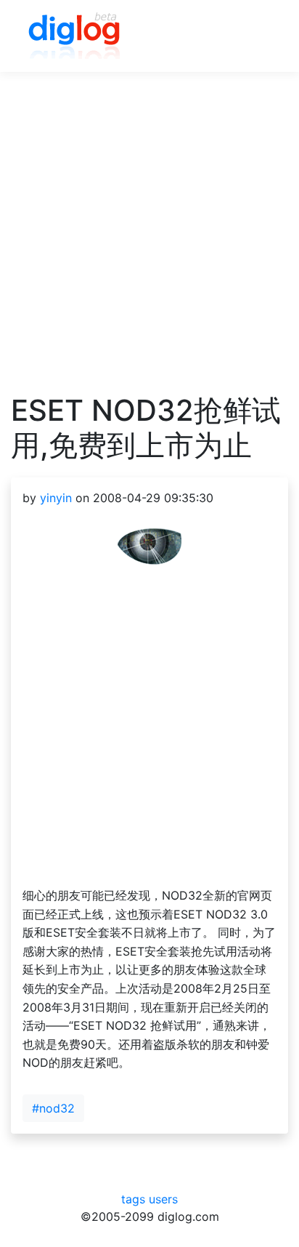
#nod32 (53, 1108)
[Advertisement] (149, 243)
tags (133, 1199)
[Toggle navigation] (256, 36)
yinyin (56, 498)
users (163, 1199)
